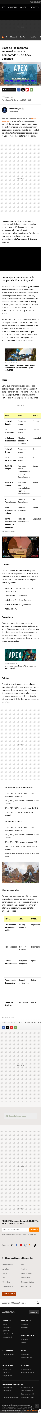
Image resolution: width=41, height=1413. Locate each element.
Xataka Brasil (7, 1391)
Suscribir (34, 1229)
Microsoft (13, 37)
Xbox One (6, 1282)
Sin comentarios (10, 90)
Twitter (23, 89)
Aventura (12, 7)
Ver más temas (9, 1294)
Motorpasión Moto (27, 1357)
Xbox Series (31, 1022)
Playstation (33, 37)
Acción (23, 7)
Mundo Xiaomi (7, 1337)
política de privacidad (29, 1234)
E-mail (31, 89)
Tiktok (35, 1245)
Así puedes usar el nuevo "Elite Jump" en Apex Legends (20, 667)
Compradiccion (7, 1376)
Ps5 (6, 37)
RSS (30, 1245)
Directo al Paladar (8, 1354)
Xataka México (7, 1387)
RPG (3, 7)
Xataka (5, 1324)
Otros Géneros (8, 1265)
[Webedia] (35, 1)
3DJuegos (24, 1324)
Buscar (38, 1303)
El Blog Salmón (26, 1369)
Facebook (18, 89)
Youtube (21, 1245)
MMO (5, 1273)
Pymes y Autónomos (27, 1372)
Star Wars (23, 37)
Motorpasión (25, 1354)
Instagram (25, 1245)
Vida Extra (24, 1327)
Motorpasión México (27, 1397)
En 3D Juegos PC (12, 363)
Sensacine (24, 1339)
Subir (32, 1312)
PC (21, 1022)
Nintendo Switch (27, 1282)
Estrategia (35, 7)
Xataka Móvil (7, 1327)
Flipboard (27, 89)
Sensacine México (27, 1391)
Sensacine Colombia (27, 1394)
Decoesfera (6, 1372)
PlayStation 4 (26, 1286)
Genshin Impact (27, 1273)
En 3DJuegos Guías (11, 663)
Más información (32, 1411)
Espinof (23, 1342)
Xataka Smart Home (9, 1334)
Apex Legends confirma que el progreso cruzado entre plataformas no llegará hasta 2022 (20, 367)
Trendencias (7, 1369)
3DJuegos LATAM (27, 1387)
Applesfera (6, 1331)
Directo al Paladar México (11, 1397)
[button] (16, 108)
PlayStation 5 (8, 1286)
